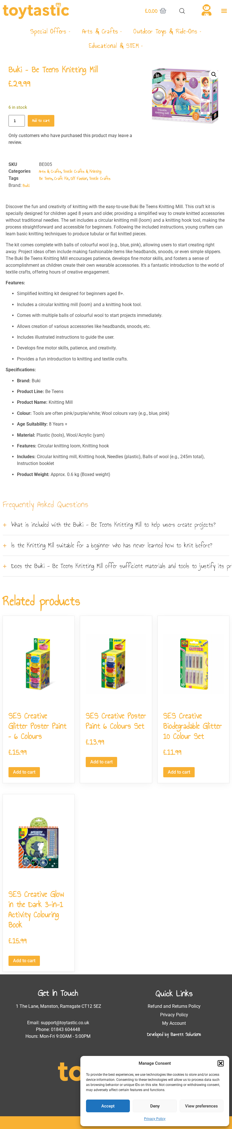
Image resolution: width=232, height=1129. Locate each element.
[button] (221, 1063)
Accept (108, 1106)
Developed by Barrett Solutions (174, 1034)
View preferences (201, 1106)
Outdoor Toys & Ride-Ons (165, 31)
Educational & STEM (114, 46)
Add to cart (41, 120)
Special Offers (48, 31)
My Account (174, 1023)
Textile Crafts (99, 178)
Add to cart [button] (24, 772)
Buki (26, 185)
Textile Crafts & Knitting (82, 171)
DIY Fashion (79, 178)
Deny (155, 1106)
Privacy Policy (155, 1119)
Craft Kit (61, 178)
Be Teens (45, 178)
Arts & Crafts (100, 31)
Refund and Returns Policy (174, 1006)
